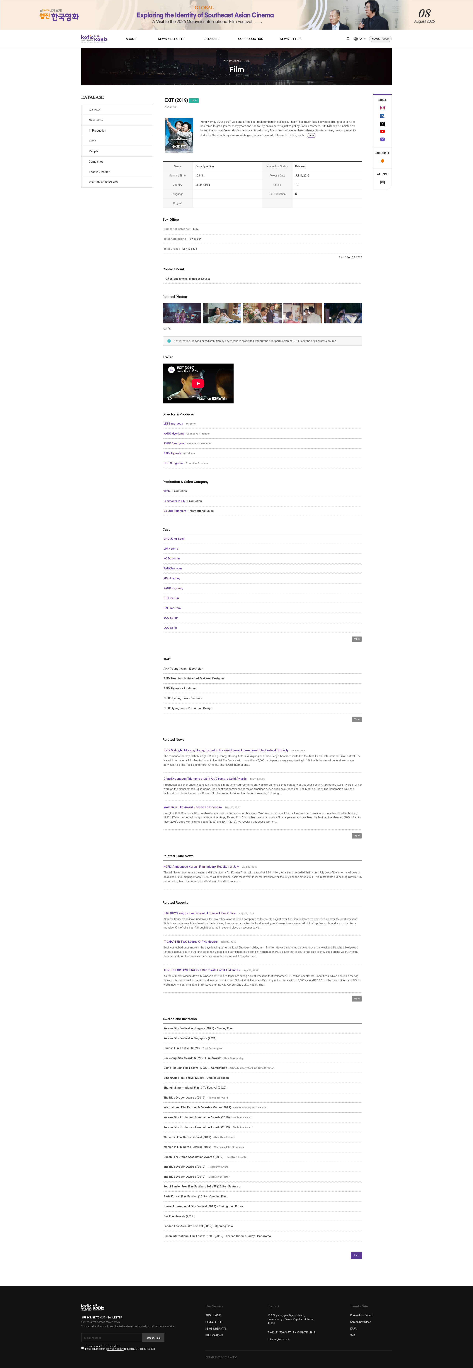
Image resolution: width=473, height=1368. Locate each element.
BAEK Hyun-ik (173, 453)
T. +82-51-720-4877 (279, 1332)
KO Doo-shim (172, 558)
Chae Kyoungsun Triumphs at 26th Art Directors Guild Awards (205, 778)
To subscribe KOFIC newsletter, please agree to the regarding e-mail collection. (120, 1347)
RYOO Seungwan (175, 443)
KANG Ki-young (173, 588)
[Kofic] (87, 39)
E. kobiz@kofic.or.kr (279, 1339)
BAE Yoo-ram (172, 608)
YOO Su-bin (171, 617)
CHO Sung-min (173, 463)
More (357, 638)
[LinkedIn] (382, 116)
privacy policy (115, 1349)
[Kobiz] (100, 39)
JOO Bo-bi (170, 627)
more (311, 135)
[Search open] (348, 39)
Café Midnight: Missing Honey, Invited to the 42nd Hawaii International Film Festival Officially (226, 750)
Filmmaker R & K (175, 501)
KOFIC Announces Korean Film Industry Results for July (201, 866)
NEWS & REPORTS (171, 39)
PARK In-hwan (173, 568)
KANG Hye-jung (174, 433)
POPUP (380, 38)
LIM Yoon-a (171, 548)
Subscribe (153, 1337)
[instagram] (382, 108)
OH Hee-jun (171, 598)
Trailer (194, 100)
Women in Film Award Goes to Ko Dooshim (193, 807)
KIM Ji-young (172, 578)
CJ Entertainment (175, 510)
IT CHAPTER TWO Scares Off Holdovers (191, 941)
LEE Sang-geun (174, 423)
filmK (167, 491)
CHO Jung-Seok (174, 538)
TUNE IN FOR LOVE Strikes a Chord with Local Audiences (202, 970)
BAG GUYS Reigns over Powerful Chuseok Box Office (199, 913)
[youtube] (382, 132)
